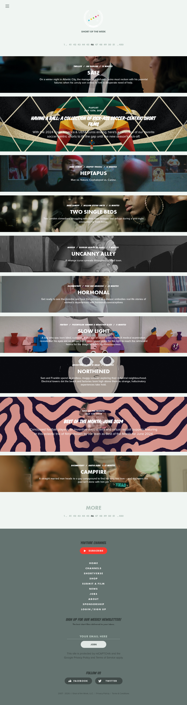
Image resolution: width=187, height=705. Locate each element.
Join (94, 644)
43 (79, 44)
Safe (93, 72)
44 (83, 44)
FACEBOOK (80, 680)
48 (100, 44)
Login (86, 609)
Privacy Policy (82, 657)
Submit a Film (93, 583)
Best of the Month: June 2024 (93, 421)
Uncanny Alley (93, 253)
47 (96, 44)
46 (92, 44)
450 (121, 44)
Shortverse (93, 573)
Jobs (94, 593)
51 (113, 44)
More (93, 507)
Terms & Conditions (120, 693)
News (93, 588)
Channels (93, 568)
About (93, 599)
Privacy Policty (102, 693)
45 (87, 44)
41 (70, 44)
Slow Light (93, 331)
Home (93, 563)
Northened (93, 371)
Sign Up (100, 609)
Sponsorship (93, 604)
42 (74, 44)
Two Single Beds (93, 211)
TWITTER (111, 680)
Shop (93, 578)
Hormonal (94, 292)
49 (105, 44)
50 (109, 44)
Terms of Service (105, 657)
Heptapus (93, 173)
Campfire (93, 471)
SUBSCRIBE (96, 550)
